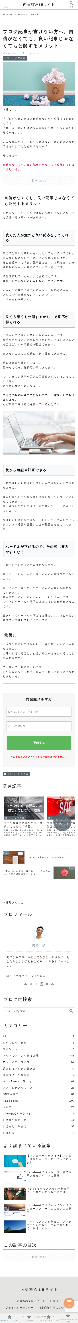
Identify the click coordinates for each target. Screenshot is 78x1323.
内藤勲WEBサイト (39, 4)
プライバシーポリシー (19, 1307)
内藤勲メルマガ (13, 902)
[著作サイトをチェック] (25, 984)
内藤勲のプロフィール (31, 1301)
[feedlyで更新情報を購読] (52, 984)
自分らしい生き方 (17, 774)
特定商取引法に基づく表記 (56, 1307)
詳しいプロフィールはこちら (26, 976)
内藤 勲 (39, 945)
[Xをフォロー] (31, 984)
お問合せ (55, 1301)
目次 (35, 180)
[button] (71, 1011)
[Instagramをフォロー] (41, 984)
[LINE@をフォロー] (47, 984)
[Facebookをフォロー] (36, 984)
